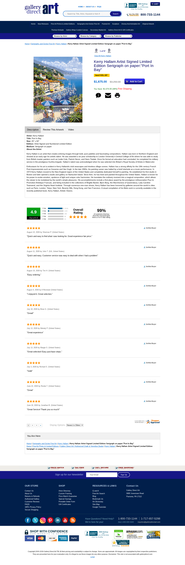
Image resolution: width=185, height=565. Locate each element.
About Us (90, 7)
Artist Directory (64, 491)
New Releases (43, 24)
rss (73, 520)
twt (35, 520)
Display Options (57, 425)
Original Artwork (148, 24)
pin (50, 520)
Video (71, 129)
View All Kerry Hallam (102, 56)
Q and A (95, 491)
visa (30, 538)
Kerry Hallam (61, 44)
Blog (94, 496)
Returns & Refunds (32, 496)
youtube (65, 520)
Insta (43, 520)
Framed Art (106, 24)
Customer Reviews (32, 502)
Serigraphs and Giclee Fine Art (88, 24)
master (41, 538)
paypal (74, 538)
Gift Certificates (65, 504)
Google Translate (99, 507)
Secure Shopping (31, 510)
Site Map (96, 504)
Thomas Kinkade (57, 30)
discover (52, 538)
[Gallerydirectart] (42, 8)
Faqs (99, 7)
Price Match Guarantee (68, 496)
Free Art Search (98, 494)
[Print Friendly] (117, 98)
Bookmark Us (97, 499)
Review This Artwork (53, 129)
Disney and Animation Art (130, 24)
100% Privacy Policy (33, 507)
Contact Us (29, 491)
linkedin (58, 520)
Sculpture (115, 24)
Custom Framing (65, 494)
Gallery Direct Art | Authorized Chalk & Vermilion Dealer (81, 446)
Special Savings (65, 499)
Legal (92, 557)
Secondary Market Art (98, 30)
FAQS (27, 504)
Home (80, 7)
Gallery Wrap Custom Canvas (77, 30)
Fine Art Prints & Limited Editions (63, 24)
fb (28, 520)
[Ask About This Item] (98, 98)
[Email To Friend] (108, 98)
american (63, 538)
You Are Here (33, 436)
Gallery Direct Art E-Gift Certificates (121, 30)
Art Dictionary (97, 502)
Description (33, 129)
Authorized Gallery (32, 499)
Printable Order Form (67, 502)
